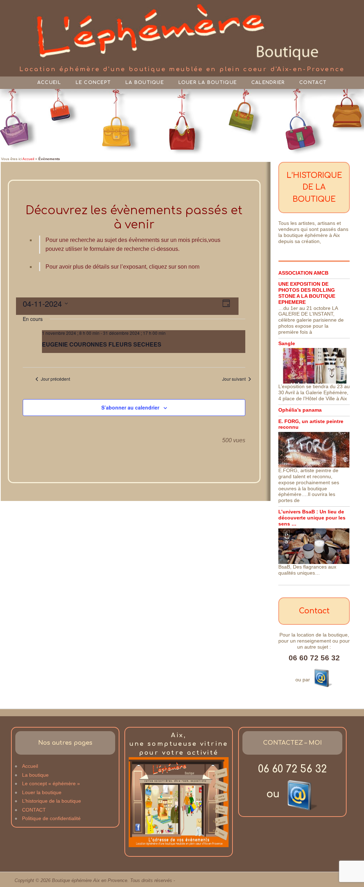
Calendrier (268, 82)
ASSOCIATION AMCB (303, 273)
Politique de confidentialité (51, 818)
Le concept (93, 82)
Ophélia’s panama (300, 410)
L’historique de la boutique (51, 801)
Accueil (49, 82)
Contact (313, 82)
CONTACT (34, 810)
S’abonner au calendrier (130, 407)
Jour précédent (55, 379)
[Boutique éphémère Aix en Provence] (182, 33)
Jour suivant (234, 379)
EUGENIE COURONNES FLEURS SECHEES (101, 344)
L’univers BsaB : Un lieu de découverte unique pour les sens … (312, 518)
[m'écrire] (322, 676)
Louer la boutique (207, 82)
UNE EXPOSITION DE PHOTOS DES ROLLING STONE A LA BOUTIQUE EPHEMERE (306, 293)
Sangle (286, 343)
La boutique (144, 82)
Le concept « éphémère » (51, 783)
